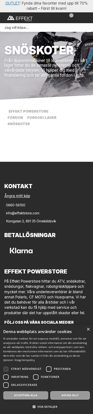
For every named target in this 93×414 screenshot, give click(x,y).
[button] (46, 406)
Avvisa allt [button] (70, 395)
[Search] (88, 27)
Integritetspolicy (24, 360)
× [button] (88, 329)
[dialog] (46, 369)
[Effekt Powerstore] (26, 17)
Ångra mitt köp (17, 196)
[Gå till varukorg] (70, 17)
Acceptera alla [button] (25, 395)
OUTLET (12, 3)
